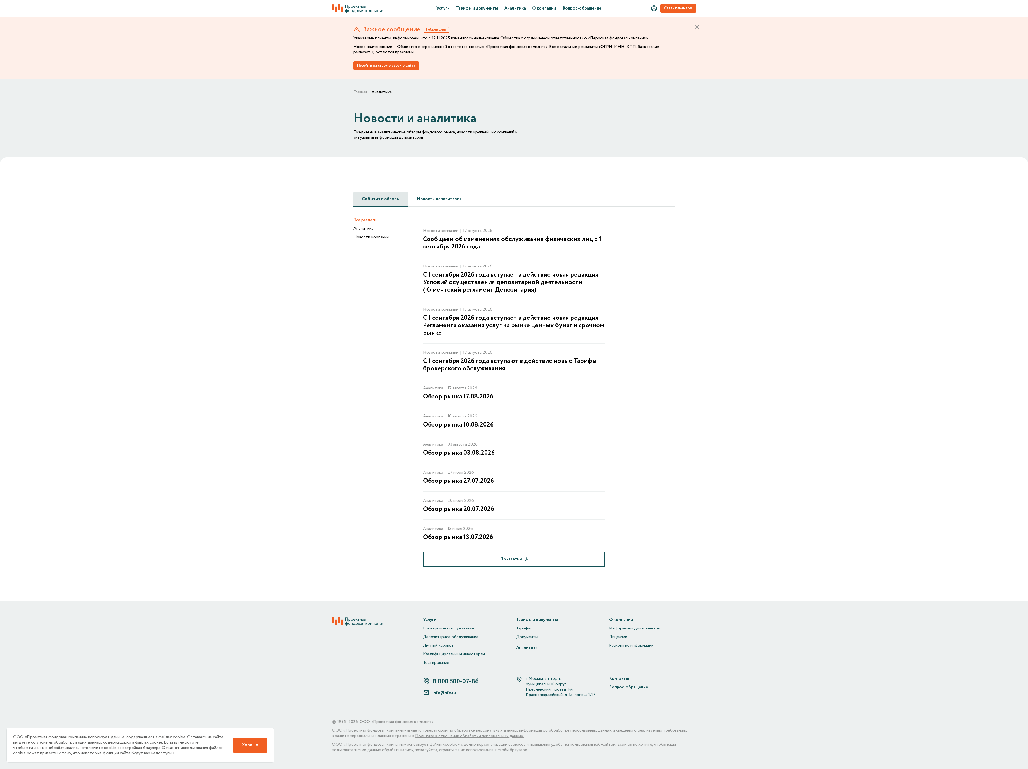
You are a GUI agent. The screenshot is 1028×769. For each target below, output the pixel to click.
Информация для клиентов (634, 628)
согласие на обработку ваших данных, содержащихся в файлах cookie (96, 742)
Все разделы (365, 220)
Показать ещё (514, 559)
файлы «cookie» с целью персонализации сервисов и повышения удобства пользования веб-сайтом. (523, 744)
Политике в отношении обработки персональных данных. (469, 736)
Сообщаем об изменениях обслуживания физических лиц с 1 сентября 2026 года (512, 243)
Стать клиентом (678, 8)
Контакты (619, 678)
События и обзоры (381, 199)
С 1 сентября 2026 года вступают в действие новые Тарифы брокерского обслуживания (510, 364)
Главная (360, 92)
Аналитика (515, 8)
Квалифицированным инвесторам (454, 654)
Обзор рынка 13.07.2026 (458, 537)
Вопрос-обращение (581, 8)
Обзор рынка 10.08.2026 (458, 425)
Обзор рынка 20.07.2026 (458, 509)
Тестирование (436, 662)
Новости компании (371, 237)
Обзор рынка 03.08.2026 (459, 453)
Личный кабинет (438, 645)
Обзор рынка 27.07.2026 (458, 481)
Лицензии (618, 637)
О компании (544, 8)
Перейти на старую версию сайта (386, 65)
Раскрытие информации (631, 645)
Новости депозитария (439, 199)
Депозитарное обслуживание (450, 637)
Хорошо (250, 745)
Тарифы (523, 628)
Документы (527, 637)
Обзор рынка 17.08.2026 (458, 397)
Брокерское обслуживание (448, 628)
